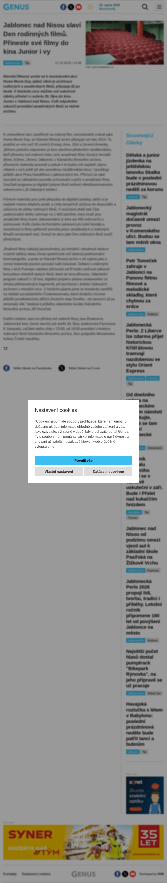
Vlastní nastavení (59, 471)
